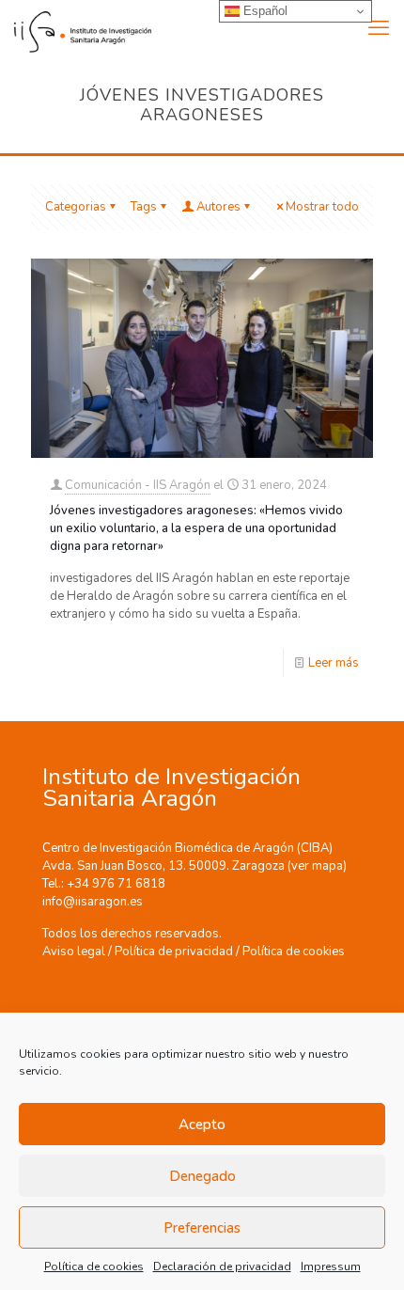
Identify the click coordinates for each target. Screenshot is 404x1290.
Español (263, 11)
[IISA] (75, 28)
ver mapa (317, 865)
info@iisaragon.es (92, 901)
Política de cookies (94, 1266)
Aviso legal (73, 951)
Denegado (202, 1176)
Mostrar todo (322, 206)
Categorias (75, 206)
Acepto (202, 1124)
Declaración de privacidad (222, 1266)
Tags (144, 206)
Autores (218, 206)
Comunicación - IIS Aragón (137, 485)
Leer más (333, 662)
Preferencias (202, 1228)
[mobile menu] (379, 28)
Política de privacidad (174, 951)
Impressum (331, 1266)
